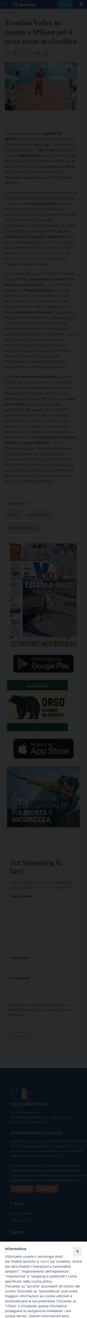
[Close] (77, 1251)
